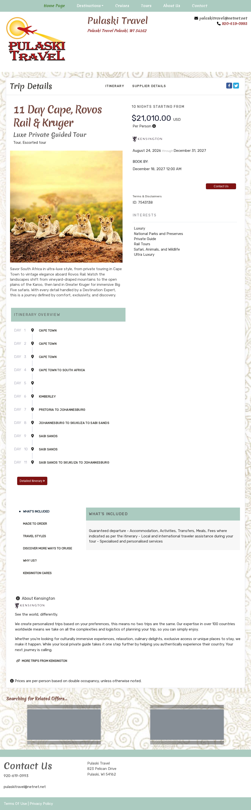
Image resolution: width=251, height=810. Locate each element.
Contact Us (221, 186)
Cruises (122, 5)
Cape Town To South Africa (62, 370)
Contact (199, 5)
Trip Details (31, 86)
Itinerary (115, 86)
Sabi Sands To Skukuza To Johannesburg (74, 462)
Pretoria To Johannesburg (62, 409)
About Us (171, 5)
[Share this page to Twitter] (236, 86)
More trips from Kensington (44, 661)
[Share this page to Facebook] (229, 86)
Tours (146, 5)
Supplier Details (149, 86)
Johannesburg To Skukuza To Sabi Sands (74, 423)
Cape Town (48, 330)
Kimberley (47, 396)
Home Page (54, 5)
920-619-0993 (16, 776)
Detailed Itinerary (31, 481)
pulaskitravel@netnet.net (223, 18)
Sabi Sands (48, 436)
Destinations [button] (89, 5)
